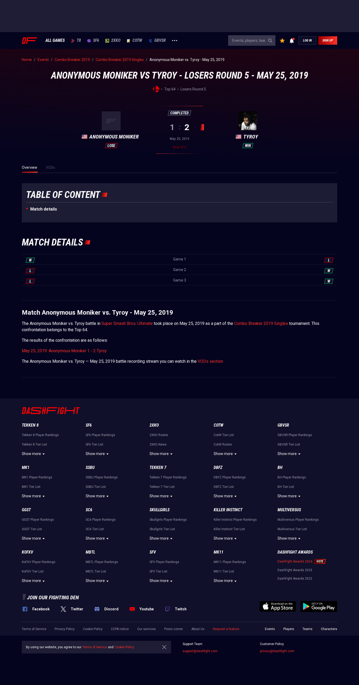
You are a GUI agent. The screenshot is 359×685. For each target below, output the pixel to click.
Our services (146, 629)
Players (288, 629)
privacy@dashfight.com (277, 651)
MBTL (90, 552)
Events (270, 629)
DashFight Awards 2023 (295, 570)
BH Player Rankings (292, 477)
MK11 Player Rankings (230, 562)
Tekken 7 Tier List (162, 487)
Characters (329, 629)
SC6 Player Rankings (101, 520)
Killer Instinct (228, 509)
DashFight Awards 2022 (295, 578)
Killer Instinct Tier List (229, 529)
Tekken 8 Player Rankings (40, 435)
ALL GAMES (55, 40)
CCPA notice (120, 629)
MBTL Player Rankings (102, 562)
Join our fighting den (53, 597)
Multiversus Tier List (292, 529)
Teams (307, 629)
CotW (137, 40)
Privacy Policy (65, 629)
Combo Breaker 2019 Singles (261, 323)
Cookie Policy (92, 629)
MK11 (218, 552)
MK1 (25, 467)
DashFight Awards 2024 (295, 561)
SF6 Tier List (94, 444)
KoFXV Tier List (33, 571)
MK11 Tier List (224, 571)
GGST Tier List (32, 529)
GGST (26, 509)
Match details (43, 209)
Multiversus (289, 509)
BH (280, 467)
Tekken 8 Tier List (34, 444)
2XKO (115, 40)
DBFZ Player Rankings (230, 477)
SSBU (90, 467)
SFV (153, 552)
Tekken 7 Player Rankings (168, 477)
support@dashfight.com (200, 651)
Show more (31, 454)
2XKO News (158, 444)
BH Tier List (286, 487)
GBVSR (160, 40)
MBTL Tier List (96, 571)
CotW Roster (223, 444)
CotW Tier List (224, 435)
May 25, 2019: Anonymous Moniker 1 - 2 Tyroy (64, 350)
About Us (197, 629)
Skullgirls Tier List (162, 529)
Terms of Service (34, 629)
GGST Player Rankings (38, 520)
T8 (79, 40)
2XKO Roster (159, 435)
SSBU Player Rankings (102, 477)
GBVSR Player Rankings (295, 435)
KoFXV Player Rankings (38, 562)
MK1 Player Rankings (37, 477)
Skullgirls (160, 509)
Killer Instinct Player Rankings (235, 520)
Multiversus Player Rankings (298, 520)
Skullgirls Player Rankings (168, 520)
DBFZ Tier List (224, 487)
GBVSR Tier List (289, 444)
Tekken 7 (158, 467)
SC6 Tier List (95, 529)
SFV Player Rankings (164, 562)
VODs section (210, 361)
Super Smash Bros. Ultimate (127, 323)
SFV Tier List (158, 571)
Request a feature (226, 629)
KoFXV (27, 552)
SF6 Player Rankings (100, 435)
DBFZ (218, 467)
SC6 (89, 509)
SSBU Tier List (96, 487)
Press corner (173, 629)
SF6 (96, 40)
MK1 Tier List (31, 487)
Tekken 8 (30, 425)
